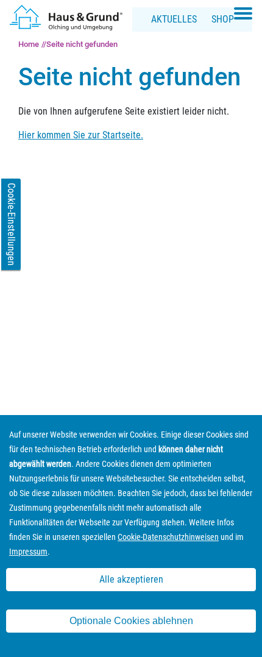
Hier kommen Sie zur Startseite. (80, 135)
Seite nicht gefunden (82, 44)
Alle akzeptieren (131, 579)
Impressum (28, 551)
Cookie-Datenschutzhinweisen (168, 537)
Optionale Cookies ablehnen (131, 621)
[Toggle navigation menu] (243, 13)
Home (28, 44)
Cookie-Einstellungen (11, 224)
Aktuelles (174, 19)
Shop (222, 19)
